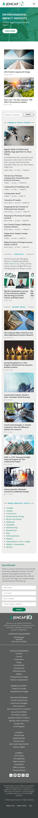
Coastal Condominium (19, 700)
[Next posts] (32, 286)
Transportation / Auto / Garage (18, 541)
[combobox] (13, 115)
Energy (19, 662)
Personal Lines (11, 530)
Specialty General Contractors (19, 718)
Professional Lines (12, 536)
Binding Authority (19, 686)
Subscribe (10, 31)
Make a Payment (19, 761)
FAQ (30, 806)
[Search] (28, 114)
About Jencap (19, 735)
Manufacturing (12, 527)
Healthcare (10, 522)
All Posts (9, 547)
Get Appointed (19, 759)
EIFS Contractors (19, 706)
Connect (19, 753)
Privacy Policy (22, 806)
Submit (19, 609)
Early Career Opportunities (19, 744)
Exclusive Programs (19, 697)
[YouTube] (19, 775)
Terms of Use (10, 806)
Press (8, 533)
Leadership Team (19, 738)
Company (19, 732)
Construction (11, 513)
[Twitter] (10, 775)
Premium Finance (19, 770)
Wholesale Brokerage (19, 651)
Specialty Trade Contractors (19, 721)
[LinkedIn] (15, 775)
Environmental (19, 665)
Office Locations (19, 767)
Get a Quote (19, 756)
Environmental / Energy (15, 516)
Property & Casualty (19, 689)
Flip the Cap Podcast (14, 519)
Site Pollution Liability (19, 715)
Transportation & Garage (19, 677)
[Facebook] (27, 775)
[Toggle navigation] (34, 4)
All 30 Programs (19, 726)
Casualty (9, 511)
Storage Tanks (19, 724)
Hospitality (10, 525)
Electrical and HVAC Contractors (19, 709)
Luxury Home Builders (19, 712)
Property (9, 539)
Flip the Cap (14, 263)
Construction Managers (19, 703)
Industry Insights (19, 747)
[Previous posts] (6, 286)
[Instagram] (23, 775)
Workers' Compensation (15, 544)
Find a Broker (19, 764)
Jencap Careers (19, 741)
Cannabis (9, 508)
